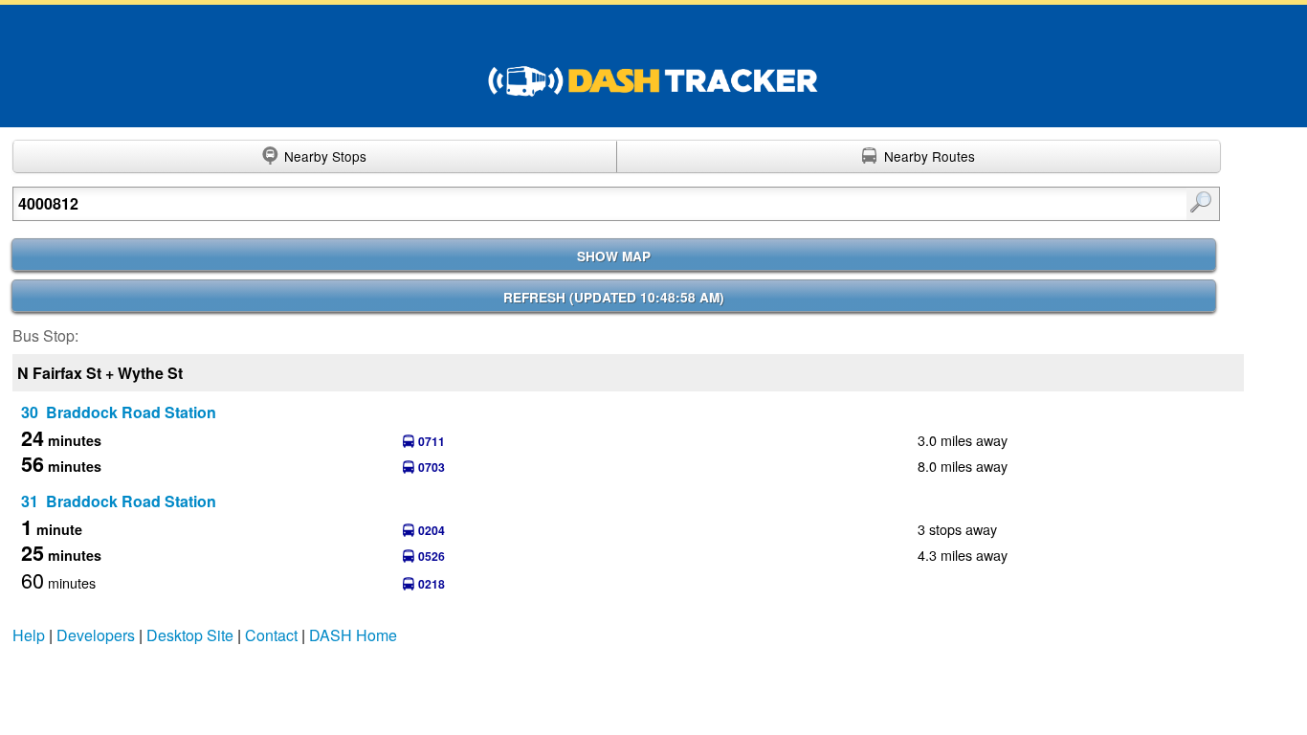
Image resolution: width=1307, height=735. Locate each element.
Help (28, 635)
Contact (271, 635)
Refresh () (613, 297)
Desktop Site (189, 635)
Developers (95, 635)
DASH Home (353, 635)
